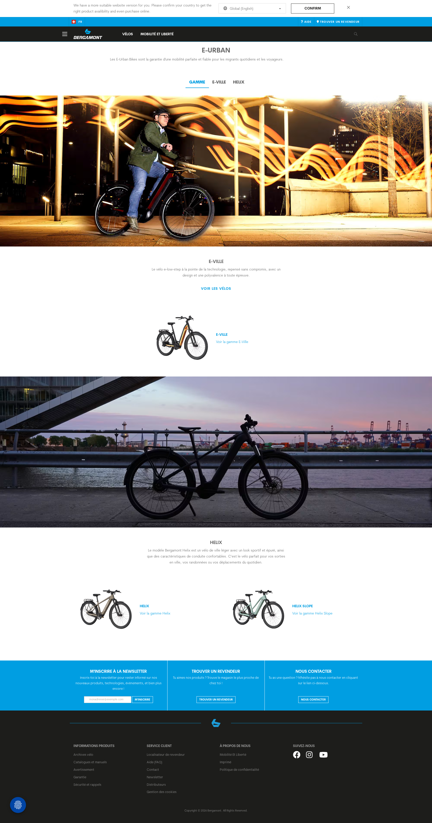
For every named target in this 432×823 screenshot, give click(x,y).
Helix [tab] (238, 82)
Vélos (127, 34)
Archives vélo (83, 754)
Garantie (80, 777)
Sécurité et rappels (87, 784)
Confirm (312, 8)
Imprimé (225, 762)
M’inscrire (142, 699)
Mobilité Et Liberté (233, 754)
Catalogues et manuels (90, 762)
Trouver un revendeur (216, 699)
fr (80, 22)
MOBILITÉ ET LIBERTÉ (157, 34)
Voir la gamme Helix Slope (312, 610)
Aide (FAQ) (154, 762)
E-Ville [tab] (219, 82)
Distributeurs (156, 784)
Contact (153, 770)
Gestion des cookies (161, 792)
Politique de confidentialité (239, 770)
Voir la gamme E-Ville (232, 338)
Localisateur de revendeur (166, 754)
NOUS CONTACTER (313, 699)
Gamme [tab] (197, 82)
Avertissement (84, 770)
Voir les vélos (216, 288)
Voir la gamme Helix (155, 610)
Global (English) (241, 8)
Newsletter (155, 777)
